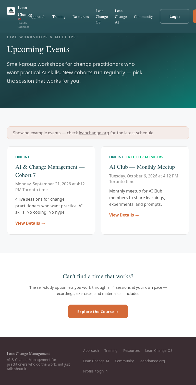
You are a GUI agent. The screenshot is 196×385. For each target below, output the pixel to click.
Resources (80, 16)
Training (59, 16)
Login (174, 16)
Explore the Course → (98, 311)
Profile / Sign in (95, 371)
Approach (37, 16)
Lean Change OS (102, 16)
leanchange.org (94, 133)
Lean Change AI (121, 16)
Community (143, 16)
